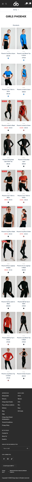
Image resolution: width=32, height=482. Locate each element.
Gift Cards (20, 411)
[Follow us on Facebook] (4, 459)
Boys (19, 408)
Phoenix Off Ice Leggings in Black (8, 266)
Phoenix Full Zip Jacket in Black (8, 302)
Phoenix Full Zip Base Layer (23, 160)
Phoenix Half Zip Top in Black (24, 302)
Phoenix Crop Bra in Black (8, 231)
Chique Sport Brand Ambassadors (7, 418)
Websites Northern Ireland (16, 470)
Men (19, 405)
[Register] (27, 448)
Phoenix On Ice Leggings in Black (23, 266)
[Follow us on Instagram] (8, 459)
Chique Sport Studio (7, 402)
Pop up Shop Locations (8, 405)
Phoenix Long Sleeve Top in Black (23, 338)
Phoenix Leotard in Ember (24, 125)
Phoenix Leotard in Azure (23, 89)
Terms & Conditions (7, 422)
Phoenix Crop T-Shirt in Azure (8, 90)
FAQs (3, 414)
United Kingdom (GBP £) (8, 465)
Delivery (4, 408)
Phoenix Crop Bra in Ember (24, 231)
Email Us (4, 439)
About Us (4, 436)
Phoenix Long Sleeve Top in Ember (8, 374)
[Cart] (26, 4)
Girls (19, 402)
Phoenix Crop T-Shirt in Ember (24, 196)
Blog (3, 411)
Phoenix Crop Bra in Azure (8, 53)
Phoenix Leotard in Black (8, 125)
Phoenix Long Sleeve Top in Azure (23, 54)
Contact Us (5, 433)
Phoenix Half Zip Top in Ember (8, 338)
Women (20, 399)
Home (19, 395)
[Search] (6, 4)
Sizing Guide (5, 395)
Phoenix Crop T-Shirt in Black (8, 196)
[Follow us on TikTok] (12, 459)
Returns (4, 399)
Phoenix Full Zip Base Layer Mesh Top (8, 160)
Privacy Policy (5, 425)
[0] (29, 4)
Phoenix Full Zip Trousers (23, 373)
